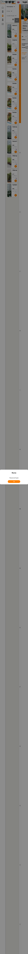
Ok (14, 481)
